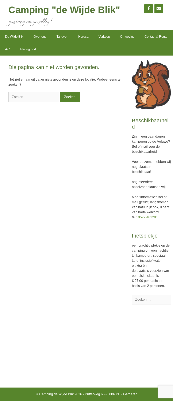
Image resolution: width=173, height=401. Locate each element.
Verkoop (104, 36)
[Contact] (158, 8)
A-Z (7, 49)
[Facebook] (148, 8)
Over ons (40, 36)
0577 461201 (148, 217)
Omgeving (127, 36)
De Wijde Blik (14, 36)
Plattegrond (28, 49)
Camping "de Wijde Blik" (64, 9)
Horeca (83, 36)
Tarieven (62, 36)
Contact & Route (156, 36)
